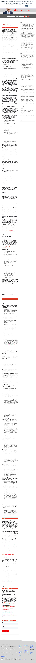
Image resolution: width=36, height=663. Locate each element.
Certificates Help (32, 647)
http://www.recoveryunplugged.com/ (7, 612)
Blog (31, 653)
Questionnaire (13, 603)
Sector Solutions (21, 647)
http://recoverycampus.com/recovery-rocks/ (8, 606)
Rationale (6, 603)
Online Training (26, 646)
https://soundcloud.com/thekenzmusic (7, 579)
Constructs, (9, 603)
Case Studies (20, 652)
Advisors (20, 655)
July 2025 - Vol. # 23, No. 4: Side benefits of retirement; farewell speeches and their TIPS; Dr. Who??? (27, 86)
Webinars (31, 652)
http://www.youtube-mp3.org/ (10, 344)
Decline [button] (30, 6)
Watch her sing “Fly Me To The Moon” (10, 552)
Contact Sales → (3, 656)
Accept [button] (26, 6)
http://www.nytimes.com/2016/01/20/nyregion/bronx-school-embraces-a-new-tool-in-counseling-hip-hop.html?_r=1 (10, 231)
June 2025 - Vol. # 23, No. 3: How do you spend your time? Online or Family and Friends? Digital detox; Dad (27, 90)
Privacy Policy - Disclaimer (23, 659)
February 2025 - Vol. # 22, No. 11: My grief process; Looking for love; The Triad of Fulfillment (27, 111)
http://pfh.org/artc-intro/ (5, 609)
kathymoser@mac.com (8, 295)
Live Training (26, 645)
